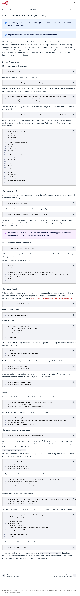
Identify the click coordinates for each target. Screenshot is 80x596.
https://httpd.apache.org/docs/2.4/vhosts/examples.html (52, 298)
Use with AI (70, 10)
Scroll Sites (59, 590)
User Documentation (13, 10)
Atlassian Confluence (70, 590)
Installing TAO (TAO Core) (31, 10)
